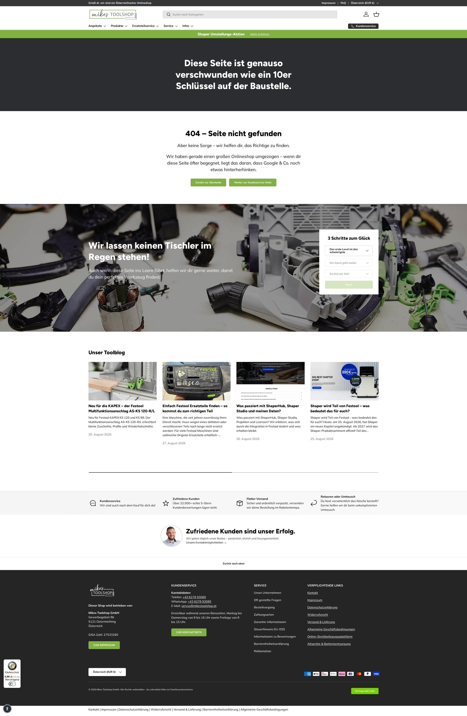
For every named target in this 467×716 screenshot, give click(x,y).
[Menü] (18, 661)
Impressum (328, 3)
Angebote (95, 26)
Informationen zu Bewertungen (275, 636)
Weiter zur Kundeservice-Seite (252, 182)
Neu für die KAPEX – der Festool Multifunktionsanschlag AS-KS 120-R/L (121, 408)
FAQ (343, 3)
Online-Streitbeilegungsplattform (329, 636)
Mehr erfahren (259, 34)
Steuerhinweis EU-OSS (269, 629)
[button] (376, 14)
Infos (185, 26)
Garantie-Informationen (270, 622)
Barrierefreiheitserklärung (271, 644)
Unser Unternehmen (267, 593)
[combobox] (250, 14)
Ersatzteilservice (143, 26)
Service (168, 26)
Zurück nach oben (233, 563)
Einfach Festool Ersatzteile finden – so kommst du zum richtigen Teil (195, 408)
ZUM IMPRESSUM (104, 645)
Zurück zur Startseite (208, 182)
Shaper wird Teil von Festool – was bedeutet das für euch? (340, 408)
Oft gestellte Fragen (267, 600)
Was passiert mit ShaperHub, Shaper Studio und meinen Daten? (267, 408)
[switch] (12, 684)
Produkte (117, 26)
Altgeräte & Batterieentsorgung (329, 644)
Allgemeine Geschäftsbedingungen (331, 629)
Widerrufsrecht (317, 614)
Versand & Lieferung (321, 622)
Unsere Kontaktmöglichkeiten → (206, 542)
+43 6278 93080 (194, 597)
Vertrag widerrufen (365, 691)
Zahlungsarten (264, 614)
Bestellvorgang (264, 607)
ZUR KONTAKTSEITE (189, 632)
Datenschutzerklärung (322, 607)
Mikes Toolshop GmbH (108, 689)
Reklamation (262, 651)
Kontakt (312, 593)
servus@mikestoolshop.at (199, 606)
